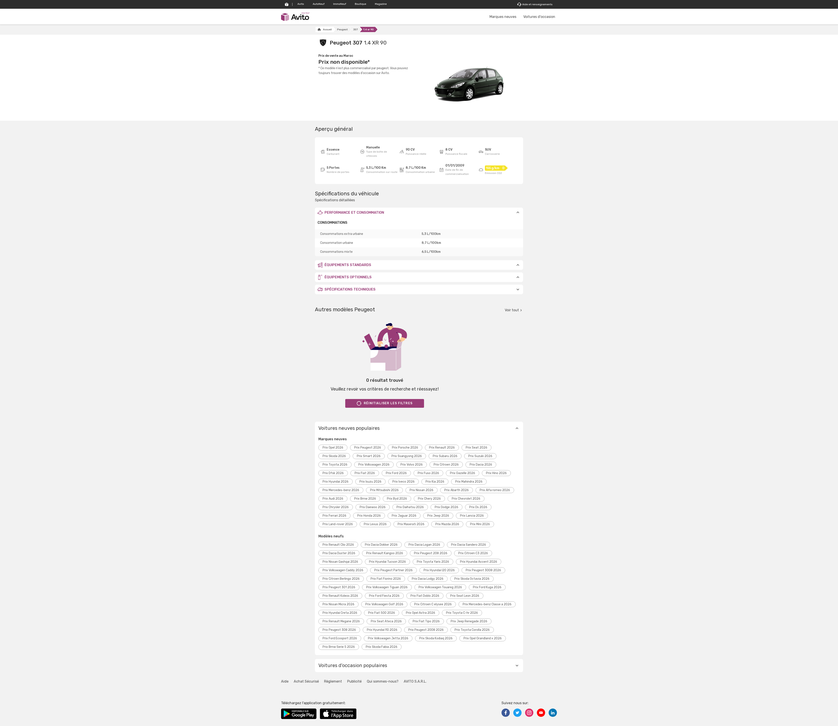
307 (355, 29)
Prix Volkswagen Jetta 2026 (388, 638)
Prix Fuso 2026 (428, 473)
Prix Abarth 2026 (456, 490)
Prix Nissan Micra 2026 (338, 604)
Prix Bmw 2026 (365, 499)
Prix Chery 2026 (429, 499)
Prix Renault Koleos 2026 (340, 596)
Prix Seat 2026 (476, 447)
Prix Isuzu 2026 (370, 481)
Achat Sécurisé (306, 681)
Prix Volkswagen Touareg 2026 (440, 587)
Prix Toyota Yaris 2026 (433, 562)
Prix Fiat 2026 (365, 473)
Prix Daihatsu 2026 (410, 507)
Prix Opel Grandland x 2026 (483, 638)
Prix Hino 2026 (496, 473)
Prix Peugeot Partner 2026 (393, 570)
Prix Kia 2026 (435, 481)
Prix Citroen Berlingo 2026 (341, 579)
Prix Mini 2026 (480, 524)
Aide (284, 681)
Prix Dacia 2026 (481, 464)
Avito (300, 3)
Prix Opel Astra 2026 (420, 613)
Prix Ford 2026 (396, 473)
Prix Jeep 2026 (438, 516)
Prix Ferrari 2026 (334, 516)
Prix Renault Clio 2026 (338, 545)
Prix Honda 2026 (369, 516)
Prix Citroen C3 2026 (473, 553)
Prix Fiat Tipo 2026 (426, 621)
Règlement (333, 681)
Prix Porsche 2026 (405, 447)
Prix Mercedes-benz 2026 (341, 490)
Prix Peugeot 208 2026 (430, 553)
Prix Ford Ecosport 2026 (340, 638)
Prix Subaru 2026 (445, 456)
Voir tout (512, 310)
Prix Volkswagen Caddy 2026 (343, 570)
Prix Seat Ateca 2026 (386, 621)
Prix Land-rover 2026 (338, 524)
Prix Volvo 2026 (411, 464)
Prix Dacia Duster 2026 (339, 553)
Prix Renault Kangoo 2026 (384, 553)
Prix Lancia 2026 (472, 516)
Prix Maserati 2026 (411, 524)
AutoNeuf (319, 3)
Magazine (381, 3)
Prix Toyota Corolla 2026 (472, 630)
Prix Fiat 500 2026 (381, 613)
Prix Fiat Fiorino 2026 (386, 579)
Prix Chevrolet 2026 (466, 499)
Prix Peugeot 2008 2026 (426, 630)
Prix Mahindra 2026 (469, 481)
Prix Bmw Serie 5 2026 (339, 647)
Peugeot (342, 29)
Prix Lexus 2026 (375, 524)
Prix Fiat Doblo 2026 (424, 596)
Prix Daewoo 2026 (373, 507)
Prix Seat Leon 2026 (464, 596)
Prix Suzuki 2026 (480, 456)
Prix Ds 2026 (478, 507)
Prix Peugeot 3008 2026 (483, 570)
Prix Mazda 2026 (447, 524)
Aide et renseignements (537, 4)
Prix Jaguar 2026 (404, 516)
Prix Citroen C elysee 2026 (433, 604)
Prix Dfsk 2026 (333, 473)
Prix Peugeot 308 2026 (339, 630)
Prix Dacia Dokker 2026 (381, 545)
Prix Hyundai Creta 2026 (340, 613)
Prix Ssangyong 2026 (407, 456)
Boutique (360, 3)
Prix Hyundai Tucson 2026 (387, 562)
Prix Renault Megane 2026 (341, 621)
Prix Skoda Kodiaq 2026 (436, 638)
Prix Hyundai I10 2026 (382, 630)
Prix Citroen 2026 (446, 464)
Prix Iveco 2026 (403, 481)
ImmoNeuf (339, 3)
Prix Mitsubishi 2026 (384, 490)
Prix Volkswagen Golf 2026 (384, 604)
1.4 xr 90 (368, 29)
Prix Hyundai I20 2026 (439, 570)
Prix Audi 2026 (333, 499)
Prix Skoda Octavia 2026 (471, 579)
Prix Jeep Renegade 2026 (469, 621)
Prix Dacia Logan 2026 (424, 545)
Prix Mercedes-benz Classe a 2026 (487, 604)
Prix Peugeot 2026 (367, 447)
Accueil (327, 29)
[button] (419, 212)
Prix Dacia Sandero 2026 (468, 545)
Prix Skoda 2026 (334, 456)
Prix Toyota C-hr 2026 (462, 613)
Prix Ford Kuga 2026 (487, 587)
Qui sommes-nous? (382, 681)
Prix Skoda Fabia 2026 (381, 647)
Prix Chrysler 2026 (336, 507)
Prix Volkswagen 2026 (374, 464)
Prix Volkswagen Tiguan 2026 (387, 587)
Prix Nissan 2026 (421, 490)
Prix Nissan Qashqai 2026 (340, 562)
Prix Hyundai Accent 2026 (478, 562)
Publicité (354, 681)
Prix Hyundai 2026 (336, 481)
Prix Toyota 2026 (335, 464)
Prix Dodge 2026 (446, 507)
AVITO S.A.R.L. (415, 681)
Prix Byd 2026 (397, 499)
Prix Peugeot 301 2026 (339, 587)
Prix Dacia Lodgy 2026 (427, 579)
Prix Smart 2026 (369, 456)
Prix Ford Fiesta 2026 (384, 596)
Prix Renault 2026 (442, 447)
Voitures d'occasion (539, 17)
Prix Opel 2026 (333, 447)
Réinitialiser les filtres (388, 403)
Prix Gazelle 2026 (462, 473)
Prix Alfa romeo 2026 (495, 490)
